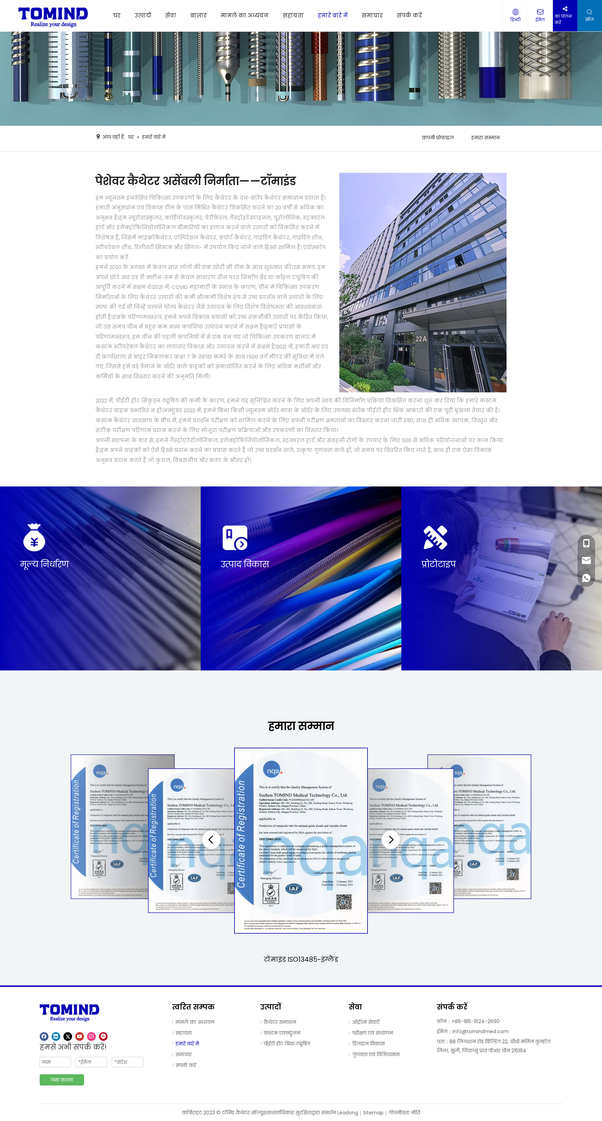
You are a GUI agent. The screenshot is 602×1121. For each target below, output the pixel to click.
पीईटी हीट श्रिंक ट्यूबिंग (287, 1043)
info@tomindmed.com (481, 1031)
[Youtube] (79, 1036)
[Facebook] (44, 1036)
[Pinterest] (103, 1036)
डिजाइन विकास (368, 1043)
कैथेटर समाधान (280, 1022)
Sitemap (373, 1112)
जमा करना (62, 1079)
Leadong (347, 1112)
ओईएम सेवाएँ (366, 1022)
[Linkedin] (56, 1036)
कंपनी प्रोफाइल (438, 137)
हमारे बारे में (187, 1043)
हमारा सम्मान (485, 137)
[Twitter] (67, 1036)
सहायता (184, 1032)
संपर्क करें (186, 1065)
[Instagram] (91, 1036)
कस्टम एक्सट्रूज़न (282, 1032)
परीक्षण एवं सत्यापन (372, 1032)
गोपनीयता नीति (404, 1112)
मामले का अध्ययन (195, 1022)
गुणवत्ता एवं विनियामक (376, 1054)
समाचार (184, 1054)
